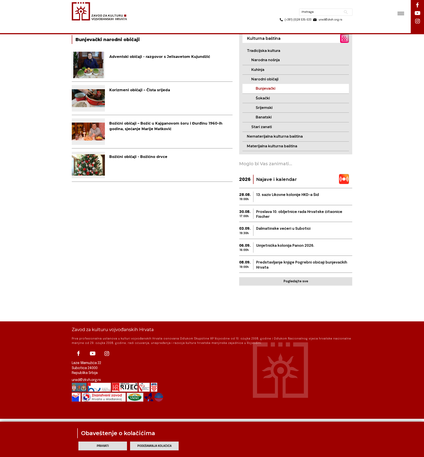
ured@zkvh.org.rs (86, 380)
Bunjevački (265, 88)
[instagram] (106, 353)
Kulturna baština (104, 24)
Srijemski (264, 108)
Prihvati (103, 446)
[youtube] (92, 353)
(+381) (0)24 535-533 (281, 13)
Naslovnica (79, 24)
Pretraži (329, 5)
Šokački (263, 98)
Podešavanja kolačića (154, 446)
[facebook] (78, 353)
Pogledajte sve (296, 281)
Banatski (264, 117)
